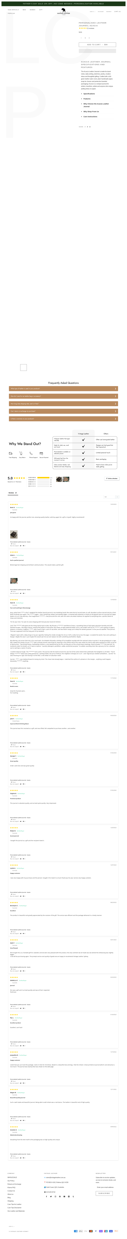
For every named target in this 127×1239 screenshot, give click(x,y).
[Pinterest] (89, 126)
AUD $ (92, 11)
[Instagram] (55, 1196)
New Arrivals (13, 10)
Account (101, 11)
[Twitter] (87, 126)
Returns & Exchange (14, 1184)
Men (24, 10)
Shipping (10, 1201)
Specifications (89, 94)
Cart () (117, 11)
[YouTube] (64, 1196)
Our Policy (11, 1181)
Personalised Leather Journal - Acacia (20, 542)
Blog (9, 1197)
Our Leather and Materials (16, 1211)
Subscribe (104, 1193)
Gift (41, 10)
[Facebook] (85, 126)
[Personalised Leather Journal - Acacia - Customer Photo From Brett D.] (59, 479)
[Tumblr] (73, 1196)
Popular (11, 13)
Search (108, 11)
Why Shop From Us (91, 112)
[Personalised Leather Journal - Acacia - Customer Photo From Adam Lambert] (66, 479)
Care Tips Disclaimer (14, 1207)
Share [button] (14, 544)
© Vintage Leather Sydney (18, 1231)
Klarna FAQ (11, 1187)
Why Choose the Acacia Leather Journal (96, 105)
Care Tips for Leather (14, 1204)
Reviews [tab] (11, 493)
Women (32, 10)
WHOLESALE (12, 1177)
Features (86, 99)
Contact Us (11, 1191)
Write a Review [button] (112, 478)
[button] (97, 51)
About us (10, 1194)
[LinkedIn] (69, 1196)
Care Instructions (90, 117)
